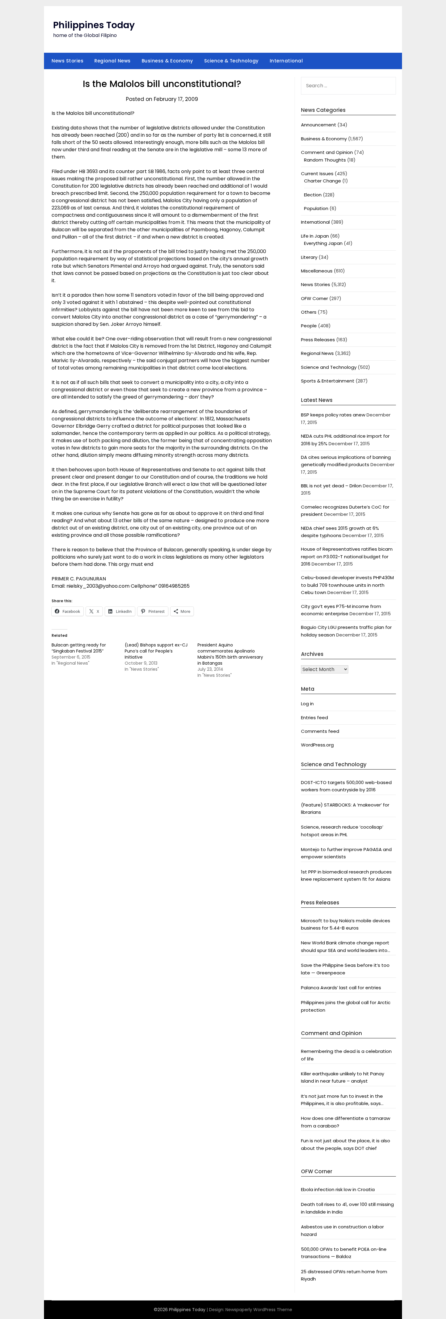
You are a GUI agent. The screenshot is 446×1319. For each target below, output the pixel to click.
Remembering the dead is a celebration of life (346, 1055)
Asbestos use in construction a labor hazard (342, 1230)
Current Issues (317, 173)
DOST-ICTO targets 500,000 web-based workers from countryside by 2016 (346, 786)
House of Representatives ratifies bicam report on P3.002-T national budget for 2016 (347, 556)
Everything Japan (323, 243)
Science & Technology (231, 61)
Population (316, 208)
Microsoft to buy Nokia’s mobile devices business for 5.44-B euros (345, 924)
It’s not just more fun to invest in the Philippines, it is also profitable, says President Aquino (342, 1100)
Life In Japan (315, 236)
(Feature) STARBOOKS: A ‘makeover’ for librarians (345, 808)
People (309, 325)
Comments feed (320, 731)
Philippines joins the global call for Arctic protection (345, 1006)
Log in (307, 703)
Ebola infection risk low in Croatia (338, 1189)
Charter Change (322, 181)
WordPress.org (317, 745)
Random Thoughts (325, 160)
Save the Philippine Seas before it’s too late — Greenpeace (345, 969)
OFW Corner (314, 298)
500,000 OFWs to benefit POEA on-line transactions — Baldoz (344, 1253)
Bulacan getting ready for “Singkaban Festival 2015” (79, 648)
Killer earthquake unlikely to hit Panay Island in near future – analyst (342, 1077)
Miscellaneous (317, 271)
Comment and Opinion (327, 152)
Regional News (112, 61)
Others (308, 312)
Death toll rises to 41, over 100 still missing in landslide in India (347, 1208)
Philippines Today (94, 25)
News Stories (67, 61)
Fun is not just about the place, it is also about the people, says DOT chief (345, 1144)
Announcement (318, 125)
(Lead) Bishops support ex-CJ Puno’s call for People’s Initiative (156, 651)
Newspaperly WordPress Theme (258, 1310)
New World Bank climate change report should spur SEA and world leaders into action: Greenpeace (345, 947)
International (286, 61)
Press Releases (318, 339)
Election (313, 195)
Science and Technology (328, 367)
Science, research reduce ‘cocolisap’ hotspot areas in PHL (342, 830)
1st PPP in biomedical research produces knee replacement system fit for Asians (346, 875)
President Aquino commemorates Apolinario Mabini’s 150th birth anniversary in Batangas (230, 654)
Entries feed (314, 717)
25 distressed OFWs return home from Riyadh (344, 1275)
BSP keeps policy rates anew (333, 415)
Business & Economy (167, 61)
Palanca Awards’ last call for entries (341, 987)
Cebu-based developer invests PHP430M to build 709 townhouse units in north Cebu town (347, 585)
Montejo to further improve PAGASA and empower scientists (346, 853)
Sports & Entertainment (327, 381)
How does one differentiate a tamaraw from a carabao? (345, 1122)
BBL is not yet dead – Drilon (331, 486)
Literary (309, 257)
